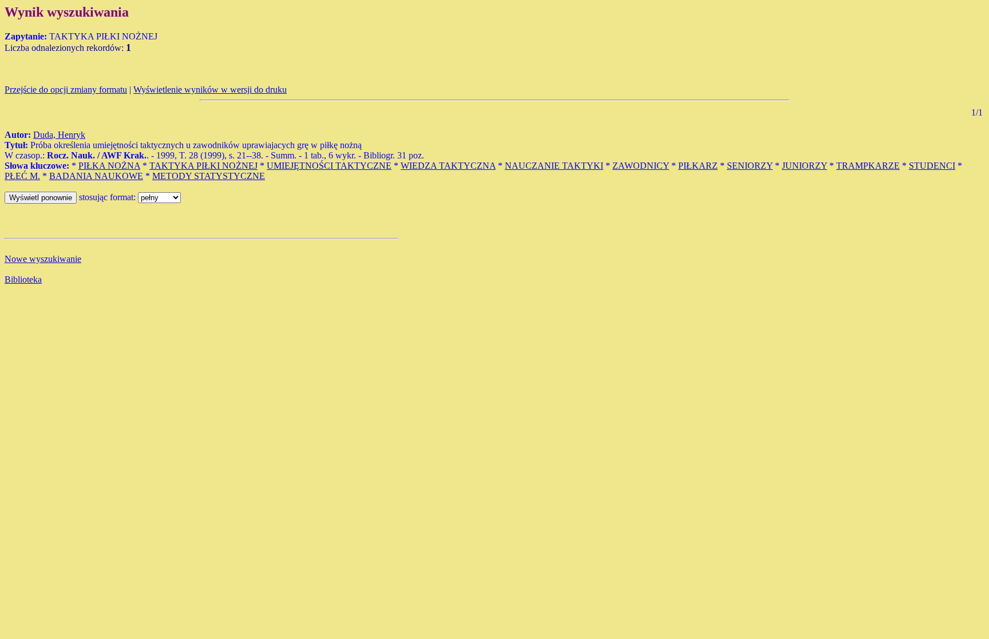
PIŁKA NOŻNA (109, 165)
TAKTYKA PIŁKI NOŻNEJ (203, 165)
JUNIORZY (804, 165)
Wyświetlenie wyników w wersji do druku (210, 89)
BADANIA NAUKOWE (96, 176)
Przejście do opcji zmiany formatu (66, 89)
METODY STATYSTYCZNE (208, 176)
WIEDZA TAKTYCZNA (448, 165)
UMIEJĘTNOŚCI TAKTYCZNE (329, 165)
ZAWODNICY (640, 165)
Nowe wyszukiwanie (43, 259)
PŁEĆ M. (22, 176)
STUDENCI (932, 165)
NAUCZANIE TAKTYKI (554, 165)
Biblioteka (23, 279)
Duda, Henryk (59, 135)
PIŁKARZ (698, 165)
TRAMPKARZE (868, 165)
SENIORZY (750, 165)
